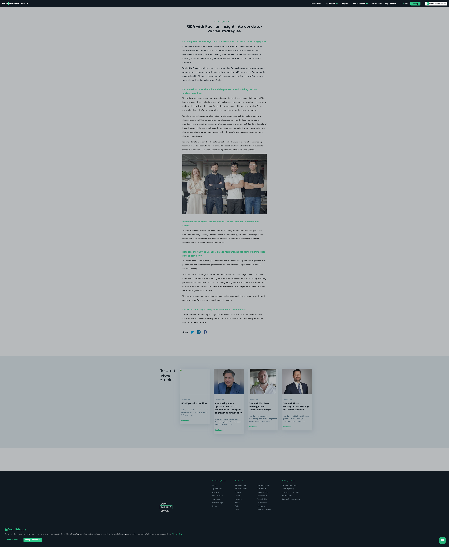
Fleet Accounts (376, 3)
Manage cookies (13, 539)
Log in (406, 3)
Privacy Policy (177, 534)
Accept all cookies (32, 539)
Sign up (415, 3)
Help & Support (390, 3)
